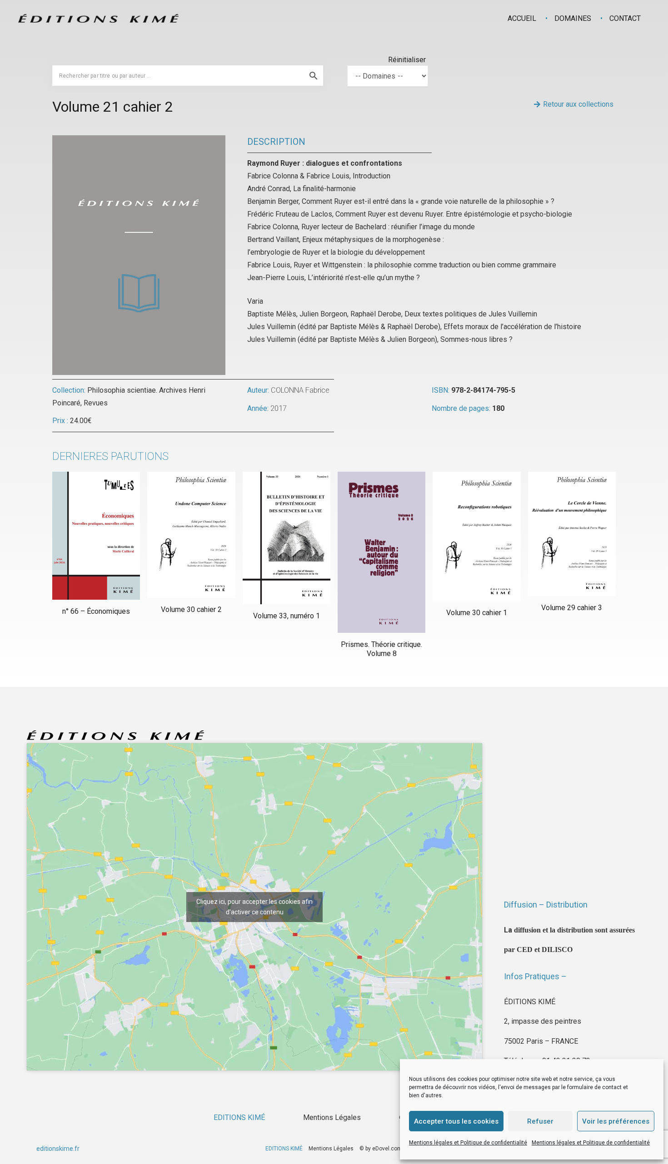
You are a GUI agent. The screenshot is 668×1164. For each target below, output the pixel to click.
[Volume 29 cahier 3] (572, 534)
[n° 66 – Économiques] (96, 536)
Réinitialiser (407, 59)
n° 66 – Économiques (96, 611)
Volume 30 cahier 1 (476, 612)
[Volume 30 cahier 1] (476, 536)
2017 (278, 408)
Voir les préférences (615, 1121)
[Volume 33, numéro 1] (286, 538)
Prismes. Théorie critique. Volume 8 (381, 648)
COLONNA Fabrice (300, 390)
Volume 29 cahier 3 (571, 607)
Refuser (540, 1121)
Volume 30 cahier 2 (191, 609)
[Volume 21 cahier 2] (138, 141)
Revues (96, 403)
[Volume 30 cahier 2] (191, 535)
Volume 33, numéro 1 (286, 616)
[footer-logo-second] (98, 18)
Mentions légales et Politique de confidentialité (468, 1142)
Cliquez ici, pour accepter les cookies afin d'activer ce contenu (254, 907)
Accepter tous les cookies (456, 1121)
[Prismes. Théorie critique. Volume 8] (381, 552)
